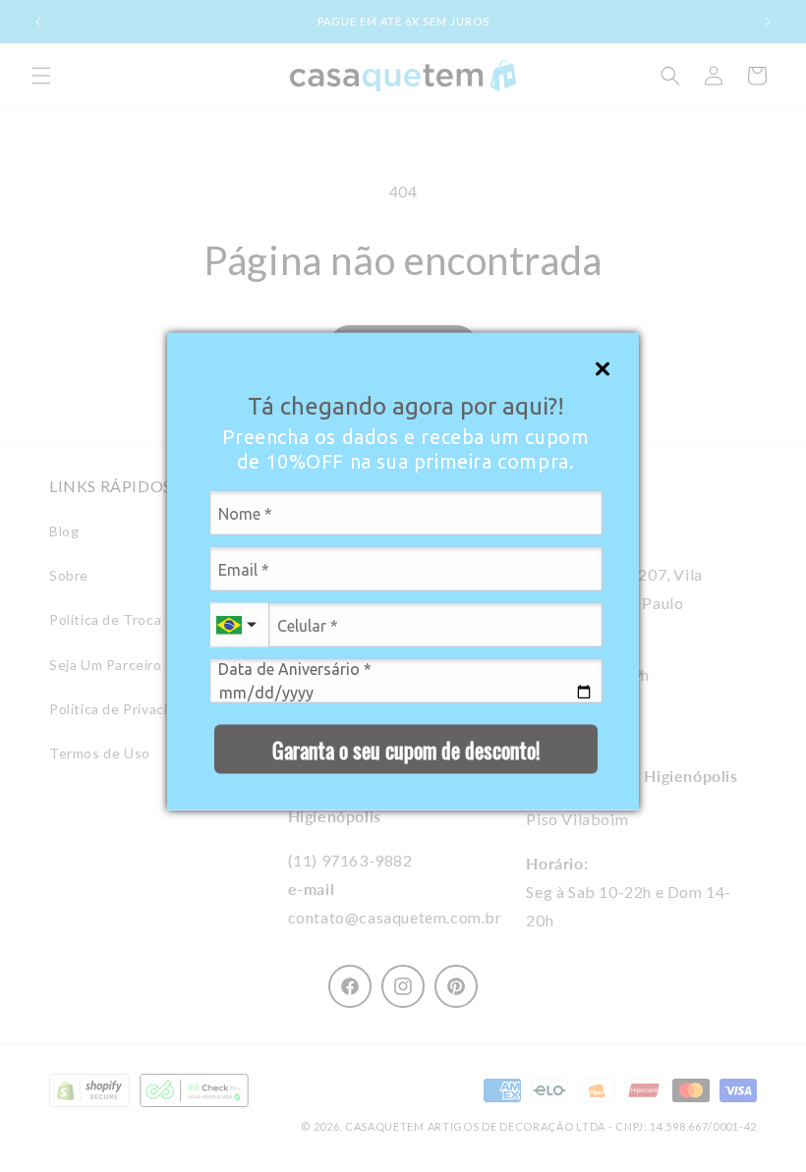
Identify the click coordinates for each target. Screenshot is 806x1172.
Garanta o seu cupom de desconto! (406, 748)
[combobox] (238, 625)
